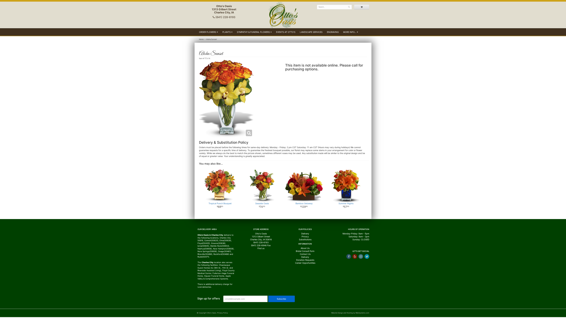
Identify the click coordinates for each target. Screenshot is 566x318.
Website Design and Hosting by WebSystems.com (350, 313)
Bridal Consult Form (305, 251)
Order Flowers (207, 32)
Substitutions (305, 239)
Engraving (333, 32)
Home (201, 39)
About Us (305, 248)
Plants (226, 32)
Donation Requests (305, 260)
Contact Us (305, 254)
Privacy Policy (222, 313)
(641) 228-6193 (225, 17)
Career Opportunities (305, 263)
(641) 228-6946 (259, 245)
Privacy (305, 236)
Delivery (305, 233)
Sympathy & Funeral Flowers (253, 32)
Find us (261, 248)
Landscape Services (311, 32)
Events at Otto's (285, 32)
